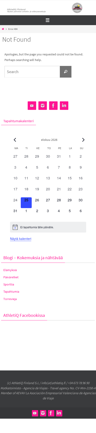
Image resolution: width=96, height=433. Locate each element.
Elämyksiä (10, 270)
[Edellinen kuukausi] (15, 139)
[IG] (42, 105)
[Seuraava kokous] (83, 139)
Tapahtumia (11, 291)
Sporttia (8, 284)
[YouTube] (32, 105)
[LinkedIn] (64, 105)
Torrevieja (10, 299)
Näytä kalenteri (20, 238)
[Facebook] (53, 105)
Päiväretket (11, 277)
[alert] (48, 227)
